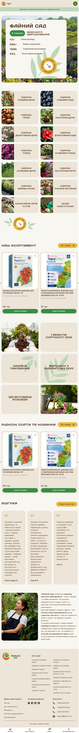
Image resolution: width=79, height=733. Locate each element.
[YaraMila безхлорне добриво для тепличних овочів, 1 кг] (20, 271)
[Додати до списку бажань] (35, 256)
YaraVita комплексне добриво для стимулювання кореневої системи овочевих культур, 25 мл (57, 293)
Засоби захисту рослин (11, 296)
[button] (20, 311)
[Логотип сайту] (7, 3)
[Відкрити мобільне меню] (75, 4)
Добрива (24, 296)
